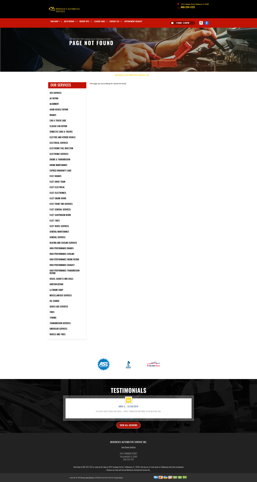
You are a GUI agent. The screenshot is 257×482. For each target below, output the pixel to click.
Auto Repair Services (128, 447)
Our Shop (54, 21)
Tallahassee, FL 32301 (103, 39)
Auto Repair (69, 21)
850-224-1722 (188, 7)
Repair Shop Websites (88, 477)
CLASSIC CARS (99, 21)
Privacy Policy (118, 477)
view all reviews (128, 425)
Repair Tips (84, 21)
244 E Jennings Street (87, 39)
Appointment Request (133, 21)
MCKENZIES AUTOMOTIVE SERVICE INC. (132, 75)
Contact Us (114, 21)
